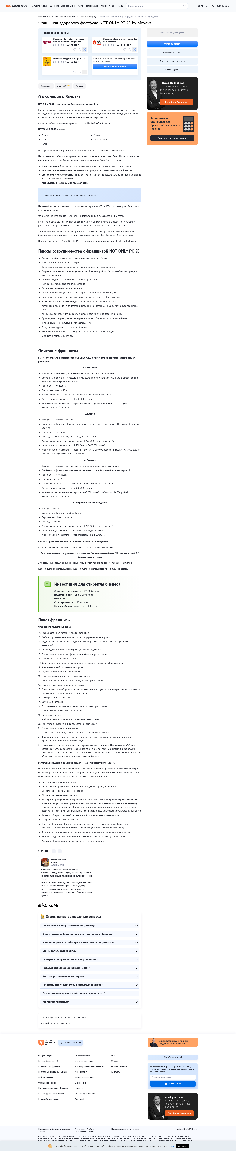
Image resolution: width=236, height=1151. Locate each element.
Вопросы (79, 86)
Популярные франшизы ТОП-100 (52, 1072)
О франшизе (45, 86)
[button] (200, 6)
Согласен (182, 1146)
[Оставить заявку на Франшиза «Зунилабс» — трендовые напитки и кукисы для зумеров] (84, 49)
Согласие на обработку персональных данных (85, 1130)
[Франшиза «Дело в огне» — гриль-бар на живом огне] (97, 42)
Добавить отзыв (48, 905)
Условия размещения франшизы (89, 1066)
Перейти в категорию (115, 66)
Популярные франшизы (171, 61)
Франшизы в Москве (47, 1082)
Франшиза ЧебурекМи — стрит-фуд (69, 58)
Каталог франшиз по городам (51, 1093)
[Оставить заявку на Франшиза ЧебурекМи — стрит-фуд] (84, 72)
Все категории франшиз (49, 1066)
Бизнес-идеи (80, 1082)
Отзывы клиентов (119, 1066)
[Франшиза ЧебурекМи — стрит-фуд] (47, 61)
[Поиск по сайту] (184, 6)
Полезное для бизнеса (85, 1093)
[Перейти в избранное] (207, 6)
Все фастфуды (171, 69)
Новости (79, 1088)
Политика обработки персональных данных (54, 1130)
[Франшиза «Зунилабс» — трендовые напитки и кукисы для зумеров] (47, 42)
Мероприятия (81, 1072)
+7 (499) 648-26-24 (221, 6)
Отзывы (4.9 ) (63, 86)
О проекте (116, 1061)
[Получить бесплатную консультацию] (173, 1045)
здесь (171, 1146)
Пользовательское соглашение (125, 1129)
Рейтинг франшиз (46, 1077)
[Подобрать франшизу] (172, 93)
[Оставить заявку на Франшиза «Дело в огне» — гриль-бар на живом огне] (134, 49)
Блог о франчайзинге (84, 1077)
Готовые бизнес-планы (48, 1099)
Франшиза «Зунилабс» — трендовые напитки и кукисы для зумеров (69, 40)
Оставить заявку (172, 43)
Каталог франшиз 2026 (48, 1061)
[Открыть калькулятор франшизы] (172, 128)
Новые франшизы (171, 52)
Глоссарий (79, 1099)
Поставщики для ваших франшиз (53, 1088)
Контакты (115, 1072)
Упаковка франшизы (84, 1061)
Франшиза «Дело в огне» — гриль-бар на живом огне (120, 40)
